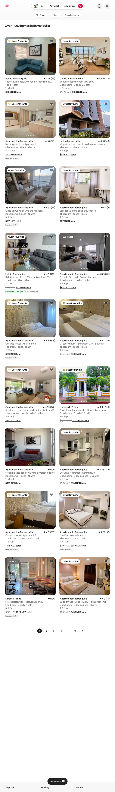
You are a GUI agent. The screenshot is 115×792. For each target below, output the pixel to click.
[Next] (82, 631)
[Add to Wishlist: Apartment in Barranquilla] (51, 103)
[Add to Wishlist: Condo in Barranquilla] (106, 41)
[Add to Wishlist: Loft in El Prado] (51, 561)
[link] (33, 631)
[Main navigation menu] (107, 6)
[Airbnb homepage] (7, 6)
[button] (13, 92)
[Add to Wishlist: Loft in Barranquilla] (106, 103)
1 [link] (39, 631)
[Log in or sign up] (99, 6)
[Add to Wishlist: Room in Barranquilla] (51, 41)
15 (75, 631)
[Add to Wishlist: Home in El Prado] (106, 369)
